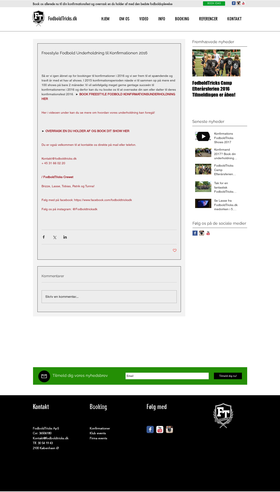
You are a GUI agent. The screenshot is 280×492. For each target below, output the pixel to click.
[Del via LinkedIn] (65, 237)
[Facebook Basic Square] (195, 233)
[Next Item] (233, 63)
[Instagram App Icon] (238, 3)
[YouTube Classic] (243, 3)
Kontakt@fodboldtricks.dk (50, 438)
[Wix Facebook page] (150, 429)
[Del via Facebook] (44, 237)
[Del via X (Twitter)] (54, 237)
